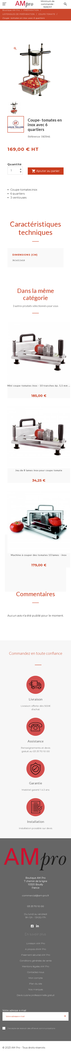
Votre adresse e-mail (14, 1010)
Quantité (14, 164)
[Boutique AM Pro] (35, 4)
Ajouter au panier (46, 171)
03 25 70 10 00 (35, 906)
